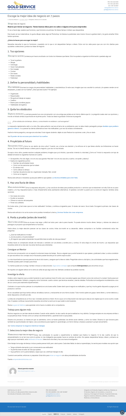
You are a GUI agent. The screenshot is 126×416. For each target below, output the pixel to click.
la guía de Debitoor (19, 305)
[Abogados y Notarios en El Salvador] (21, 9)
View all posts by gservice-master (26, 371)
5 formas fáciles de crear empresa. (69, 212)
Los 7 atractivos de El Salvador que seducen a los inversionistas (103, 381)
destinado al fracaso (35, 339)
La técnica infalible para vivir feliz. (65, 178)
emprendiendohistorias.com (22, 359)
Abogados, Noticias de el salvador (38, 19)
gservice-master (13, 19)
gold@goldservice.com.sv (111, 9)
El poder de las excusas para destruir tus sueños (29, 136)
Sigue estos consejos (60, 266)
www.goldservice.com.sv (111, 7)
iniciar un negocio (55, 355)
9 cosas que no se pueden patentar (16, 381)
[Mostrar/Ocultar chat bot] (122, 412)
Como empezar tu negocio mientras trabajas (28, 326)
